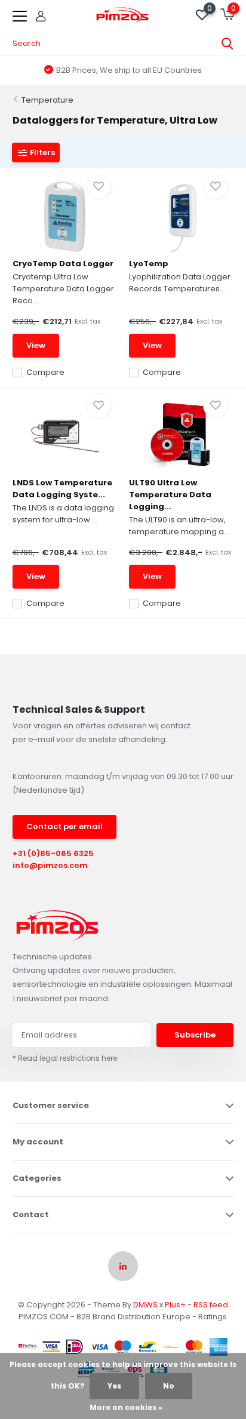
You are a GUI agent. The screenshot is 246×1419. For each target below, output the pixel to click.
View (35, 345)
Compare (45, 372)
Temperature (47, 100)
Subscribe (195, 1035)
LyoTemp (148, 263)
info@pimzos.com (50, 865)
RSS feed (210, 1304)
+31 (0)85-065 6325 (53, 853)
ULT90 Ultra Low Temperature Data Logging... (170, 494)
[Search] (227, 44)
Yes (114, 1386)
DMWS (145, 1304)
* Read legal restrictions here (65, 1058)
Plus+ (175, 1304)
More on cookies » (126, 1407)
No (168, 1386)
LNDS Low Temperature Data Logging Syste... (62, 488)
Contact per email (64, 826)
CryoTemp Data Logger (63, 263)
